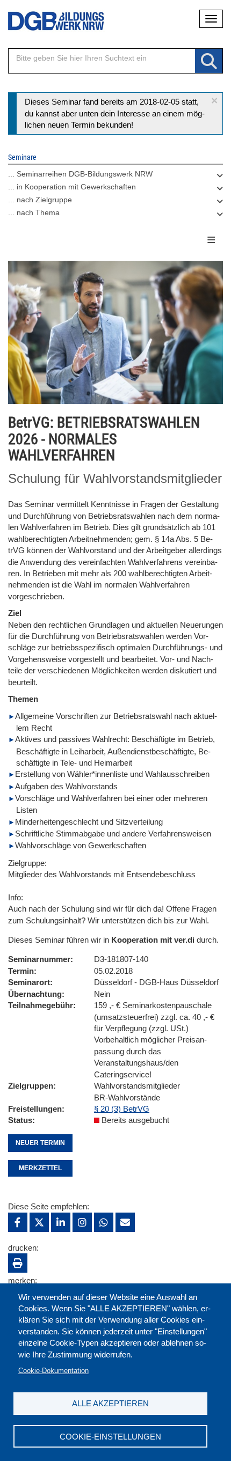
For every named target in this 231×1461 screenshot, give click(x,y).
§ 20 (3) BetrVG (121, 1108)
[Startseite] (48, 21)
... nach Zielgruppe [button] (40, 199)
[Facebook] (17, 1222)
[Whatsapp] (103, 1222)
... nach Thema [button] (34, 212)
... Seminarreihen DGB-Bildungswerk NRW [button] (80, 174)
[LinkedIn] (60, 1222)
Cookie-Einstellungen (110, 1436)
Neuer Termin (40, 1143)
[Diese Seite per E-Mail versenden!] (125, 1222)
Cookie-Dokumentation (53, 1371)
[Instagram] (82, 1222)
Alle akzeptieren (110, 1403)
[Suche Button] (208, 61)
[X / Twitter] (39, 1222)
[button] (214, 100)
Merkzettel (40, 1168)
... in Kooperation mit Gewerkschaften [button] (72, 186)
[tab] (115, 176)
